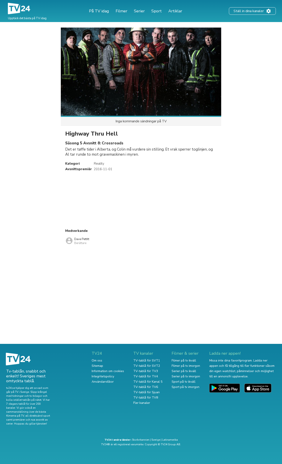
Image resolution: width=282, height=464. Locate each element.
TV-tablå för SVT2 (146, 366)
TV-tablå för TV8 (145, 397)
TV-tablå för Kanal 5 (147, 382)
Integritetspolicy (103, 376)
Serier (139, 11)
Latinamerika (170, 440)
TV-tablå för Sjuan (146, 392)
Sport (156, 11)
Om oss (97, 360)
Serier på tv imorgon (186, 376)
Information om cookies (108, 371)
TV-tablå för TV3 (145, 371)
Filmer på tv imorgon (186, 366)
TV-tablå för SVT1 (146, 360)
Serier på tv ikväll (184, 371)
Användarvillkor (103, 382)
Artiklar (175, 11)
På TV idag (99, 11)
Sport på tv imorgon (185, 387)
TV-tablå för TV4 (145, 376)
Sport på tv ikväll (183, 382)
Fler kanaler (141, 403)
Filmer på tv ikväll (184, 360)
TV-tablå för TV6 (145, 387)
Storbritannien (140, 440)
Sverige (155, 440)
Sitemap (97, 366)
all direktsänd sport (37, 415)
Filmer (121, 11)
